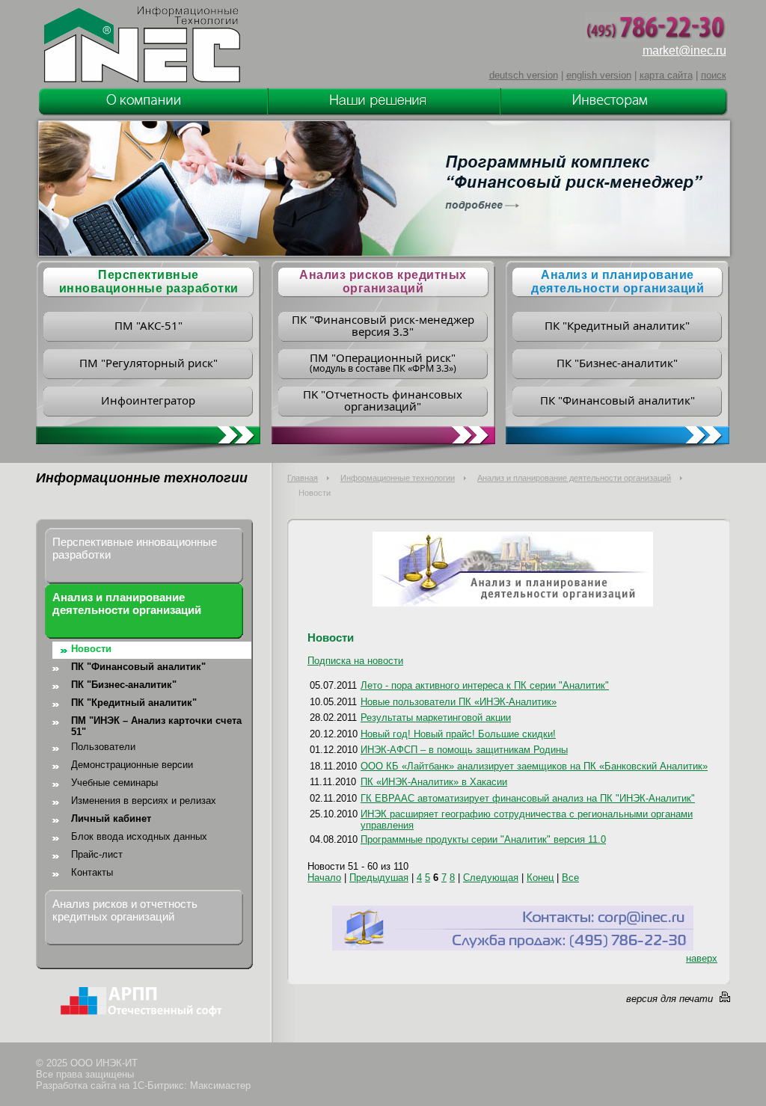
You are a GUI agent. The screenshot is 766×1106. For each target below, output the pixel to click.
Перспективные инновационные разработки (134, 548)
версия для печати (669, 998)
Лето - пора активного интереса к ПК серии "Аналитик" (485, 685)
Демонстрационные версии (132, 764)
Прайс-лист (97, 854)
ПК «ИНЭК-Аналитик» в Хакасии (434, 781)
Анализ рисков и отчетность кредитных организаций (124, 910)
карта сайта (666, 75)
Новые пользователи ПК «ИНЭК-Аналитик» (459, 701)
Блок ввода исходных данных (139, 836)
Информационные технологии (397, 477)
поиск (713, 75)
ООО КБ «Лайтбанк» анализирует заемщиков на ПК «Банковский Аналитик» (534, 766)
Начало (324, 877)
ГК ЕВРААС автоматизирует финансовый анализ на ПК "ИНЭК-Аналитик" (528, 798)
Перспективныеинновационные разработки (149, 281)
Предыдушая (378, 877)
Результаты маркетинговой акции (436, 717)
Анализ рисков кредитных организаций (383, 281)
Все (570, 877)
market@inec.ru (684, 50)
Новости (91, 648)
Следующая (490, 877)
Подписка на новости (355, 660)
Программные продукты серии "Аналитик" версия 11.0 (483, 839)
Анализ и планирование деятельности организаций (617, 281)
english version (598, 75)
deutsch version (523, 75)
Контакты (92, 872)
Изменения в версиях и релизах (143, 800)
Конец (540, 877)
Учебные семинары (114, 782)
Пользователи (103, 746)
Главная (302, 477)
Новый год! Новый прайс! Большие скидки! (458, 734)
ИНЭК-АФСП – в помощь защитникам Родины (464, 749)
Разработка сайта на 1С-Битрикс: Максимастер (143, 1085)
